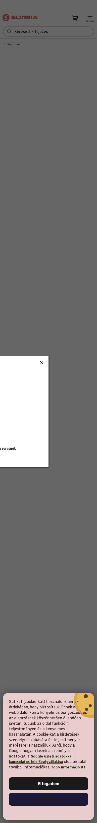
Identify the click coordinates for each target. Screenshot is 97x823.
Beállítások (48, 799)
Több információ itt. (68, 767)
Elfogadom (48, 783)
